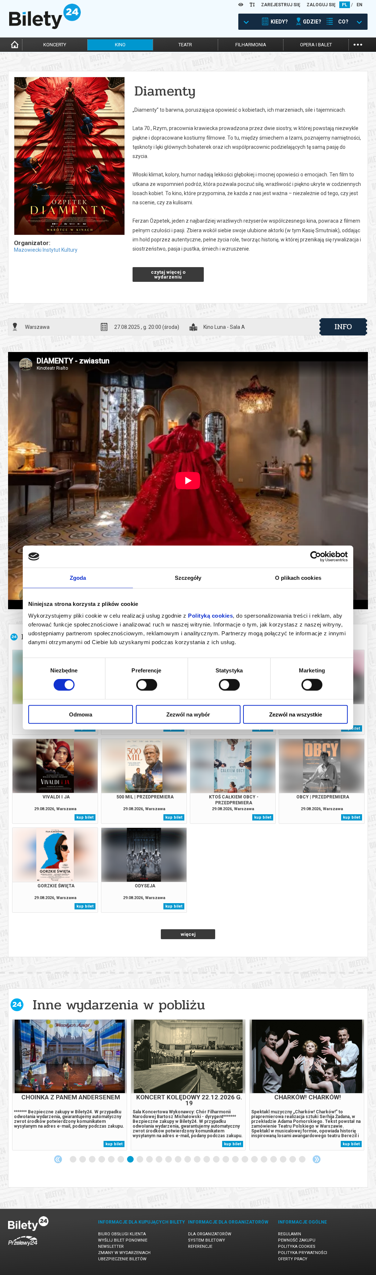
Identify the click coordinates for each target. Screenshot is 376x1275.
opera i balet (316, 44)
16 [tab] (216, 1159)
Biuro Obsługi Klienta (122, 1234)
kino (120, 44)
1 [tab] (73, 1159)
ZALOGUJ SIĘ (321, 4)
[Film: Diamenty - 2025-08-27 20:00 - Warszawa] (69, 156)
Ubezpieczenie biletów (122, 1259)
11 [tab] (169, 1159)
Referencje (200, 1246)
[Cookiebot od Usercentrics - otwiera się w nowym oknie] (315, 556)
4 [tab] (102, 1159)
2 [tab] (83, 1159)
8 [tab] (140, 1159)
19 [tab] (245, 1159)
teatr (185, 44)
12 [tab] (178, 1159)
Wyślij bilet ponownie (122, 1240)
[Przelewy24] (22, 1247)
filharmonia (250, 44)
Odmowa (80, 714)
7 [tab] (130, 1159)
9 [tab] (149, 1159)
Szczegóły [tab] (188, 578)
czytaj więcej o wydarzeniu (168, 274)
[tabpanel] (69, 1084)
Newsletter (111, 1246)
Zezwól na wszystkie (295, 714)
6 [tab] (121, 1159)
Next (316, 1159)
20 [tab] (254, 1159)
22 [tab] (274, 1159)
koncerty (54, 44)
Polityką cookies (210, 615)
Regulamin (289, 1234)
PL (344, 4)
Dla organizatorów (209, 1234)
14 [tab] (197, 1159)
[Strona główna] (45, 27)
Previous (58, 1159)
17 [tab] (226, 1159)
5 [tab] (111, 1159)
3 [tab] (92, 1159)
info (343, 326)
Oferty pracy (292, 1259)
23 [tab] (283, 1159)
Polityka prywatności (302, 1252)
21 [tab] (264, 1159)
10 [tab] (159, 1159)
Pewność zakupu (296, 1240)
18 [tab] (235, 1159)
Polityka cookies (296, 1246)
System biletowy (206, 1240)
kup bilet (85, 817)
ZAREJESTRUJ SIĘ (280, 4)
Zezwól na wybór (188, 714)
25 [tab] (302, 1159)
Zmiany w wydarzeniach (124, 1252)
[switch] (146, 685)
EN (359, 4)
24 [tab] (293, 1159)
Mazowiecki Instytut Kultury (45, 250)
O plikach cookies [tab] (298, 578)
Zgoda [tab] (78, 578)
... (358, 44)
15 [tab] (207, 1159)
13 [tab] (188, 1159)
